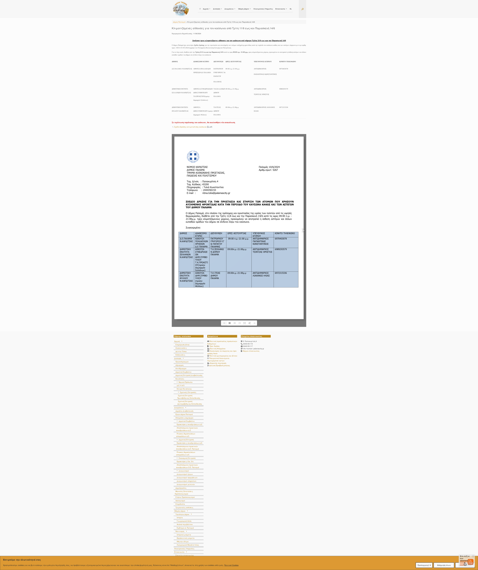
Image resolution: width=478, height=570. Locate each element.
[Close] (475, 558)
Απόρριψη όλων (444, 565)
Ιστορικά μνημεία (184, 534)
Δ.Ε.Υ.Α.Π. (181, 385)
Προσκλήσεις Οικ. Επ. (185, 461)
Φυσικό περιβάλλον (185, 524)
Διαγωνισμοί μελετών (186, 484)
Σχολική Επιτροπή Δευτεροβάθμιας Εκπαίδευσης (189, 402)
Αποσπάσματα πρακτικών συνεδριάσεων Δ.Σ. (187, 429)
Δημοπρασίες (181, 488)
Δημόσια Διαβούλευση (184, 411)
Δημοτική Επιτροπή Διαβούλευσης (189, 375)
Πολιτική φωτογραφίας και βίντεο (223, 356)
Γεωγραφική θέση (184, 521)
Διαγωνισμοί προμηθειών (187, 477)
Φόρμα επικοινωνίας (250, 351)
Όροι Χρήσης (215, 346)
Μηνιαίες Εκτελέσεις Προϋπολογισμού (184, 492)
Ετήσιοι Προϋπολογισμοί (185, 497)
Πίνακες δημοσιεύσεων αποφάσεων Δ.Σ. (185, 434)
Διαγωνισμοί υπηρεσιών (186, 481)
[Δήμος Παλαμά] (181, 9)
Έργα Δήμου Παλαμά (184, 414)
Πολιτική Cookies (231, 565)
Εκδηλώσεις (180, 355)
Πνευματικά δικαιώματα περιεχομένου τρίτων (218, 359)
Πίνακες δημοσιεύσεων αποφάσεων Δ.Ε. (185, 453)
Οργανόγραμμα (182, 361)
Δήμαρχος (180, 365)
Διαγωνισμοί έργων (185, 474)
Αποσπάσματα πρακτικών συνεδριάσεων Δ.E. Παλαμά (187, 447)
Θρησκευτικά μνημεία (185, 538)
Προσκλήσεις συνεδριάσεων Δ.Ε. (190, 443)
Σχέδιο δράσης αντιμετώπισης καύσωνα (190, 127)
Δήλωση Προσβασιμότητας (219, 365)
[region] (239, 563)
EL (291, 9)
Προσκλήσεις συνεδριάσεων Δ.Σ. (190, 424)
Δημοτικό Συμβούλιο (183, 372)
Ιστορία (180, 517)
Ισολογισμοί (180, 500)
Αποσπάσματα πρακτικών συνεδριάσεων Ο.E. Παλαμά (187, 466)
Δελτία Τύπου (181, 351)
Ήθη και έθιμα (182, 541)
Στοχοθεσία (180, 504)
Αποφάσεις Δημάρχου (184, 418)
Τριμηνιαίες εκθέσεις (184, 507)
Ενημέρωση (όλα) (182, 344)
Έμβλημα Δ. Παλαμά (185, 528)
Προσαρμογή (423, 565)
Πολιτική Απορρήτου (217, 348)
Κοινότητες (180, 379)
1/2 (224, 323)
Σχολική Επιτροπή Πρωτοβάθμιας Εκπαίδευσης (188, 396)
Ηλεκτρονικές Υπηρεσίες (263, 9)
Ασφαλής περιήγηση (218, 363)
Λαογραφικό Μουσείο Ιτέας (188, 545)
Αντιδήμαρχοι (181, 368)
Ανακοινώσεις (181, 348)
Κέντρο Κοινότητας (184, 389)
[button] (302, 9)
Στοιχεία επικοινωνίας (185, 555)
